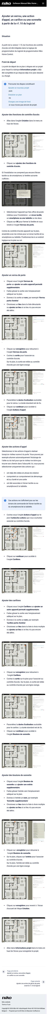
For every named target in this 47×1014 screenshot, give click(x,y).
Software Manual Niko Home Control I (26, 3)
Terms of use (6, 1004)
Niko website (6, 1002)
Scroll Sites (21, 1011)
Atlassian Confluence (33, 1011)
